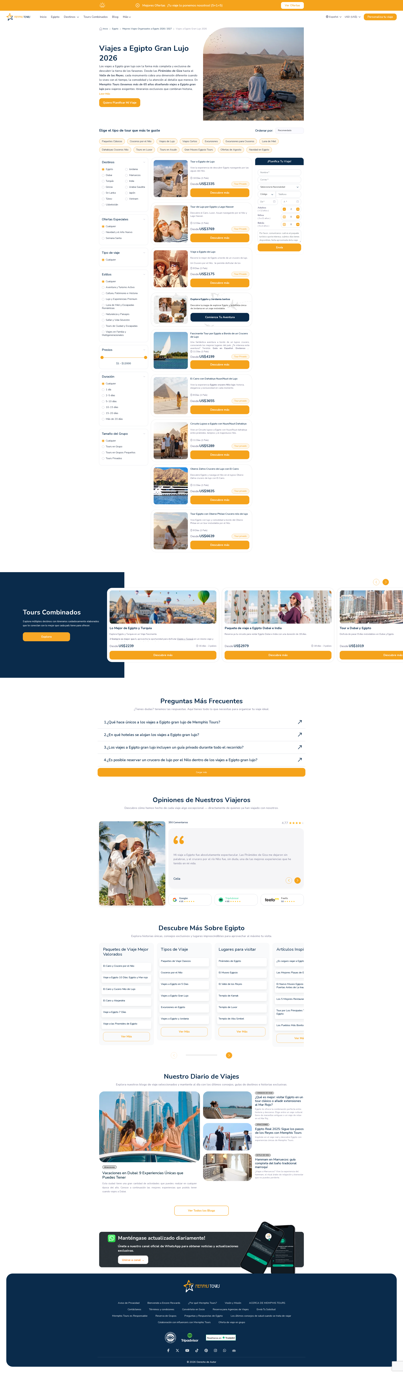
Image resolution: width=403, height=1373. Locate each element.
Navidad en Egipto (259, 149)
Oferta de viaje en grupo (232, 1322)
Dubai (108, 175)
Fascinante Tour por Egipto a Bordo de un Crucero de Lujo (219, 335)
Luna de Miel (269, 141)
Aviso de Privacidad (128, 1303)
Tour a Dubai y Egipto (355, 628)
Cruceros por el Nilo (140, 141)
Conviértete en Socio (193, 1309)
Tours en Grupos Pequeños (120, 452)
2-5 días (110, 395)
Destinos (70, 17)
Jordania (133, 169)
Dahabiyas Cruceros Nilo (115, 149)
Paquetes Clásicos (112, 141)
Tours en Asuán (168, 149)
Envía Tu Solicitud (266, 1309)
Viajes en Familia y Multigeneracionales (114, 333)
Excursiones (211, 141)
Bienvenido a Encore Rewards (163, 1303)
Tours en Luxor (144, 149)
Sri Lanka (110, 193)
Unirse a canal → (133, 1260)
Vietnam (133, 199)
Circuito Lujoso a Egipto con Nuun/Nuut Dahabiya (218, 423)
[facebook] (168, 1350)
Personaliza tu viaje (380, 17)
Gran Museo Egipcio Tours (198, 149)
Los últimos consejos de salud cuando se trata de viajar (261, 1316)
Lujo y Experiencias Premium (121, 299)
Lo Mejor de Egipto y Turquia (131, 628)
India (131, 181)
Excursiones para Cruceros (240, 141)
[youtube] (187, 1350)
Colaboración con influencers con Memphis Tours (184, 1322)
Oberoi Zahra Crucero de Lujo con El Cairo (214, 469)
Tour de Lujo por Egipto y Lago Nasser (212, 207)
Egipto (55, 17)
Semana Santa (113, 238)
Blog (115, 17)
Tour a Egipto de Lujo (202, 161)
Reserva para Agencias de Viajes (231, 1309)
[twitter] (177, 1350)
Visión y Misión (233, 1303)
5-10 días (111, 401)
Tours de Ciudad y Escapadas (121, 326)
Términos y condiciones (161, 1309)
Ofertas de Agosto (231, 149)
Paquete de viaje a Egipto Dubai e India (253, 628)
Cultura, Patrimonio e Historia (121, 293)
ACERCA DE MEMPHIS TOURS (267, 1303)
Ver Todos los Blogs (201, 1210)
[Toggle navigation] (33, 17)
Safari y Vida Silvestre (117, 320)
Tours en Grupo (113, 446)
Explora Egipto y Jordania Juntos (210, 299)
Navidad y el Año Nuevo (118, 232)
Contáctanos (134, 1309)
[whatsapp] (224, 1350)
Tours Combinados (95, 17)
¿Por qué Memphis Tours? (202, 1303)
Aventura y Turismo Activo (120, 287)
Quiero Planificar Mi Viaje (119, 103)
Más (125, 17)
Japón (131, 193)
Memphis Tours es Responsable (130, 1316)
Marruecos (134, 175)
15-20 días (111, 413)
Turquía (109, 181)
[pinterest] (206, 1350)
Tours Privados (113, 458)
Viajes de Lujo (167, 141)
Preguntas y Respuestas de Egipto (203, 1316)
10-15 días (111, 407)
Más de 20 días (114, 419)
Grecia (109, 187)
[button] (334, 17)
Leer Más (104, 94)
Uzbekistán (111, 204)
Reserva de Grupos (165, 1316)
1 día (108, 389)
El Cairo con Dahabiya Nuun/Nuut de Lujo (213, 378)
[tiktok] (196, 1350)
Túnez (108, 199)
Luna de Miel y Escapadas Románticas (118, 306)
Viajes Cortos (189, 141)
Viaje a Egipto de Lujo (202, 252)
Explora (46, 637)
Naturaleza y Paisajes (117, 314)
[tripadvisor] (234, 1350)
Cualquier (110, 226)
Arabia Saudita (136, 187)
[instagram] (215, 1350)
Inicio (43, 17)
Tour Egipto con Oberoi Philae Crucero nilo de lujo (219, 514)
